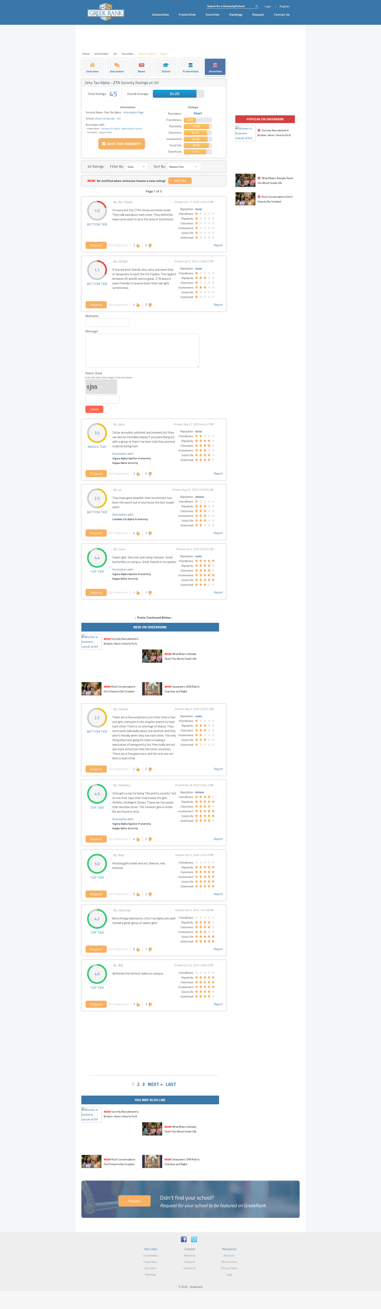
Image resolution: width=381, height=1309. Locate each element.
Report (218, 245)
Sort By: (159, 166)
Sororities (212, 14)
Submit (94, 409)
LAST (171, 1084)
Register (285, 6)
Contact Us (282, 14)
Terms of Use (229, 1262)
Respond (96, 245)
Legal (229, 1274)
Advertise (189, 1255)
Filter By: (117, 166)
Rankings (235, 14)
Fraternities (187, 14)
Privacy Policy (229, 1268)
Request (258, 14)
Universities (160, 14)
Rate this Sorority (123, 143)
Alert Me (180, 180)
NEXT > (155, 1084)
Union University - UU (107, 118)
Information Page (133, 112)
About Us (229, 1255)
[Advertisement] (153, 1042)
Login (268, 6)
